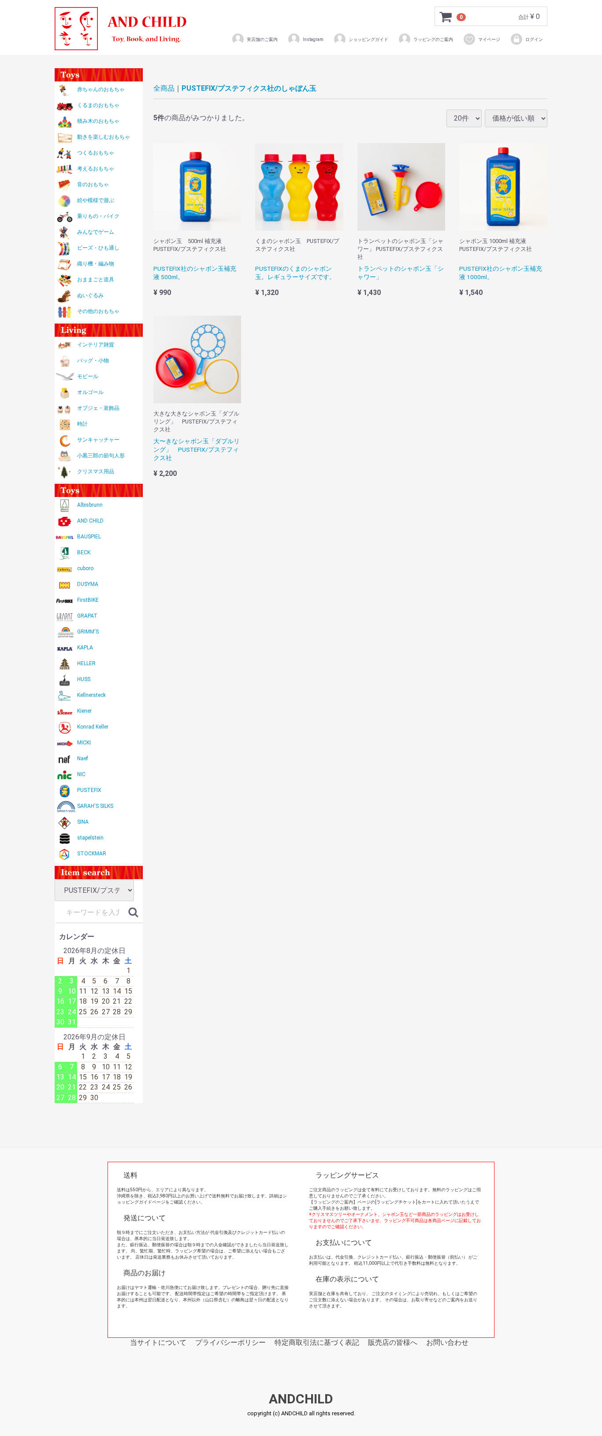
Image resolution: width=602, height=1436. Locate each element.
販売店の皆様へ (392, 1342)
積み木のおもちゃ (98, 121)
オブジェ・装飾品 (98, 408)
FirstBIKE (88, 600)
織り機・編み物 (95, 264)
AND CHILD (90, 521)
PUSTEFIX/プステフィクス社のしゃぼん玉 (249, 88)
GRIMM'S (88, 632)
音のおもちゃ (93, 184)
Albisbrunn (90, 505)
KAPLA (85, 647)
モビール (87, 376)
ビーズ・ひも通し (98, 248)
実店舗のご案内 (262, 39)
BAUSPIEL (89, 537)
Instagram (313, 39)
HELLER (86, 663)
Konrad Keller (92, 727)
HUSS (83, 679)
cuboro (85, 568)
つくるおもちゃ (95, 153)
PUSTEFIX (89, 790)
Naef (82, 758)
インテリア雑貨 (95, 345)
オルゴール (90, 392)
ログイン (534, 39)
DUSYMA (87, 584)
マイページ (489, 39)
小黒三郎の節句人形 (101, 456)
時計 (82, 424)
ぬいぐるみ (90, 295)
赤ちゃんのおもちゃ (101, 89)
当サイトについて (158, 1342)
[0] (446, 16)
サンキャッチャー (98, 440)
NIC (81, 774)
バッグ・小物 (93, 360)
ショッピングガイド (368, 39)
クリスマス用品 (95, 471)
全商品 (164, 88)
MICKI (84, 743)
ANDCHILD (301, 1399)
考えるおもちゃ (95, 169)
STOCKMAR (91, 854)
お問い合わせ (447, 1342)
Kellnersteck (91, 695)
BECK (83, 552)
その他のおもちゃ (98, 311)
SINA (83, 822)
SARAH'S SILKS (95, 806)
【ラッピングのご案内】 (333, 1202)
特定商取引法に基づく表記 (317, 1342)
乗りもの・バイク (98, 216)
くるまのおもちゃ (98, 105)
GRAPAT (87, 616)
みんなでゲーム (95, 232)
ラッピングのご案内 (433, 39)
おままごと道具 (95, 279)
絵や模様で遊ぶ (95, 200)
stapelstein (90, 838)
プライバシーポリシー (230, 1342)
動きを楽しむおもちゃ (103, 137)
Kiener (84, 711)
